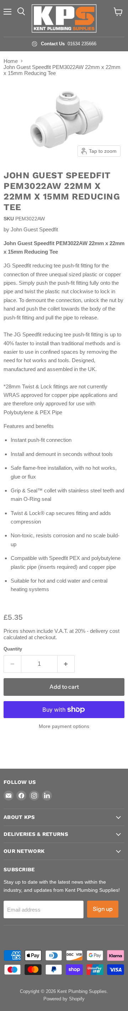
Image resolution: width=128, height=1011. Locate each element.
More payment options (64, 726)
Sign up (103, 909)
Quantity (13, 649)
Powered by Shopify (64, 998)
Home (11, 61)
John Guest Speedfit (34, 229)
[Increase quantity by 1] (66, 664)
